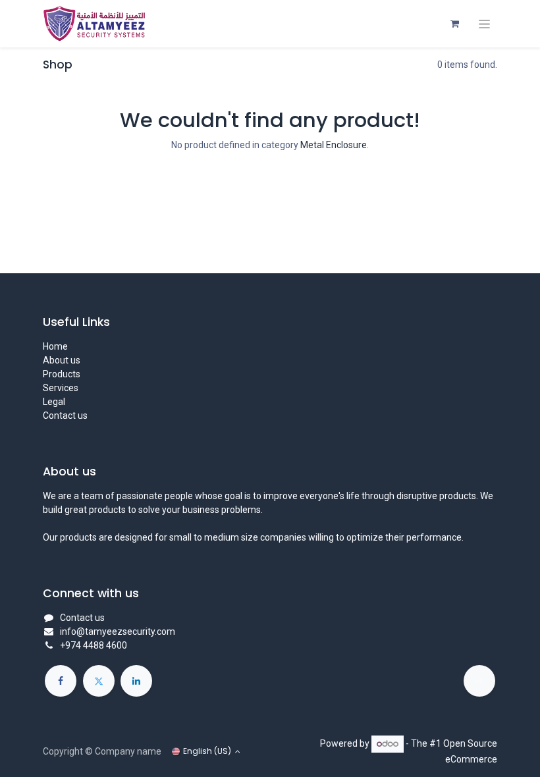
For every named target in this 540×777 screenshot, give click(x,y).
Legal (54, 401)
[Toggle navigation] (484, 24)
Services (60, 388)
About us (61, 360)
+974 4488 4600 (93, 645)
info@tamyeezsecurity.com (117, 631)
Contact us (65, 415)
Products (61, 374)
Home (55, 346)
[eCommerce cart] (454, 24)
